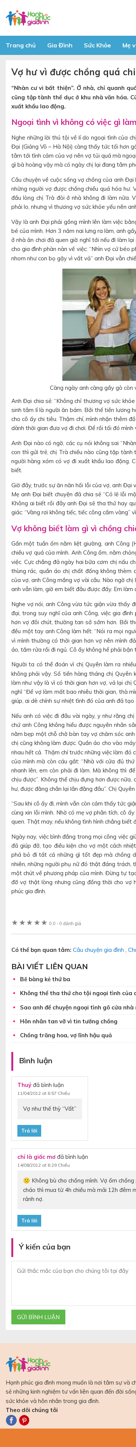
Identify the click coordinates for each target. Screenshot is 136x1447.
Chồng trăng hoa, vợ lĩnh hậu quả (66, 1035)
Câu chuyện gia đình (98, 949)
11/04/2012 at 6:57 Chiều (43, 1093)
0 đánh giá (65, 923)
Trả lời (29, 1131)
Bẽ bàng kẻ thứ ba (45, 979)
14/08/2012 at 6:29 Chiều (43, 1165)
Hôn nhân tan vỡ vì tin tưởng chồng (68, 1021)
